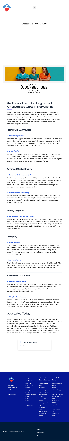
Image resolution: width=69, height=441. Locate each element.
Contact (39, 429)
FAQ (38, 436)
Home (38, 425)
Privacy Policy (40, 432)
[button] (34, 7)
